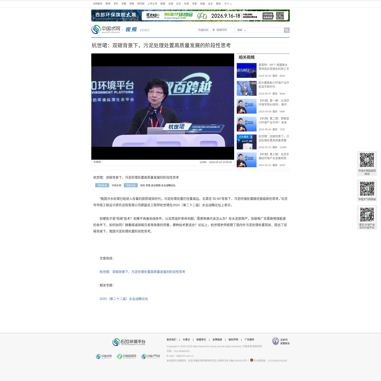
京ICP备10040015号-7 (236, 360)
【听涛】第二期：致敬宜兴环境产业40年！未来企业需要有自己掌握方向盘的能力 (274, 120)
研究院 (140, 3)
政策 (162, 3)
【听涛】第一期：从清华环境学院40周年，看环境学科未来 (274, 102)
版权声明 (233, 339)
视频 (131, 3)
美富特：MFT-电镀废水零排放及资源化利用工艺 (274, 66)
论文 (178, 3)
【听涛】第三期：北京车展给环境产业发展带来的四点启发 (274, 156)
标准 (186, 3)
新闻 (108, 3)
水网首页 (97, 3)
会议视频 (156, 185)
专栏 (116, 3)
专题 (123, 3)
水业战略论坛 (168, 185)
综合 (142, 185)
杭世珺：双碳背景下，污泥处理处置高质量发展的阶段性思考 (274, 138)
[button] (103, 157)
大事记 (186, 339)
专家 (194, 3)
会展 (202, 3)
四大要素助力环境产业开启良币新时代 (274, 84)
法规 (170, 3)
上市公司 (152, 3)
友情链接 (217, 339)
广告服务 (249, 339)
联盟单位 (201, 339)
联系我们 (171, 339)
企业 (210, 3)
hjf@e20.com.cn (184, 356)
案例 (218, 3)
